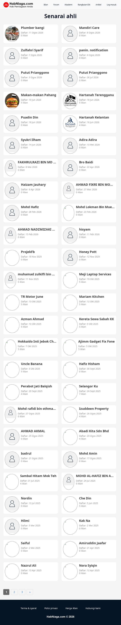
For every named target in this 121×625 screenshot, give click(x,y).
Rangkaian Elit (84, 4)
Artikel (98, 4)
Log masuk (111, 4)
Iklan (46, 4)
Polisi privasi (51, 608)
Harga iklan (72, 608)
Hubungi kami (93, 608)
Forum (56, 4)
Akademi (68, 4)
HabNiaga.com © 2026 (60, 616)
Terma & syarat (29, 608)
